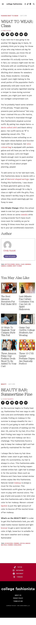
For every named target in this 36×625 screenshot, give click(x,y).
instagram (19, 570)
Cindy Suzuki (7, 30)
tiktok (19, 567)
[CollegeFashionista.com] (14, 4)
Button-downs (10, 264)
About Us (18, 595)
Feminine (16, 543)
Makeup (28, 543)
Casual (17, 264)
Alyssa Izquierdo (8, 399)
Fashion (4, 15)
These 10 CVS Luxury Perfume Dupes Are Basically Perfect (27, 358)
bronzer (4, 528)
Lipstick (22, 543)
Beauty (3, 384)
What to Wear (12, 15)
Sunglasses (17, 545)
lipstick (4, 506)
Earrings (28, 264)
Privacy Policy (18, 598)
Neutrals (4, 545)
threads (20, 577)
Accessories (9, 543)
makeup (17, 483)
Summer (9, 266)
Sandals (3, 266)
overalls (24, 214)
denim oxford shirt (9, 127)
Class (22, 264)
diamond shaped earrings (18, 179)
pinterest (19, 573)
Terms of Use (18, 601)
